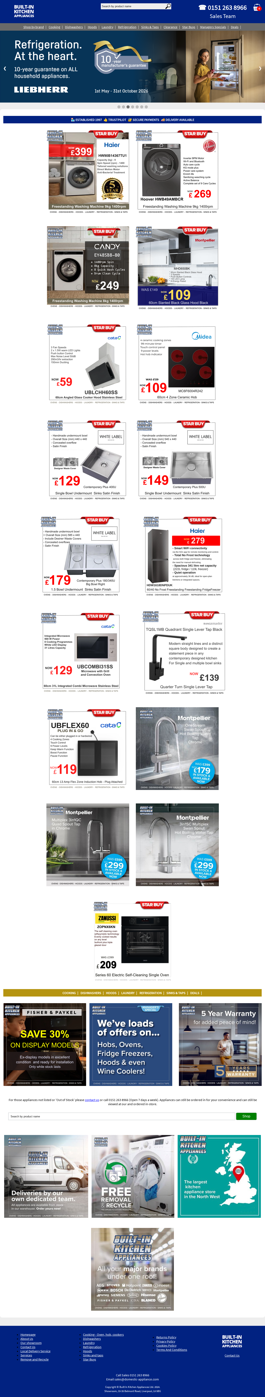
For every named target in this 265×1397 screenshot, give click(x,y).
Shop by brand (33, 27)
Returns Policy (166, 1337)
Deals (234, 27)
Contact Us (27, 1347)
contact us (92, 1100)
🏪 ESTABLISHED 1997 (86, 119)
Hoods (92, 27)
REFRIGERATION (151, 993)
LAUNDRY (128, 993)
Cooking (54, 27)
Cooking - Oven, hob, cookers (103, 1334)
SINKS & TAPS (176, 993)
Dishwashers (74, 27)
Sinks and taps (93, 1355)
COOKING (69, 993)
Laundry (107, 27)
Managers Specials (213, 27)
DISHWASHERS (91, 993)
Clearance (170, 27)
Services (26, 1355)
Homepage (28, 1334)
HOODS (111, 993)
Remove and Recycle (34, 1359)
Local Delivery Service (35, 1351)
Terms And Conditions (171, 1350)
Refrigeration (127, 27)
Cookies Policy (166, 1345)
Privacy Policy (165, 1341)
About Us (26, 1338)
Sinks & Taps (150, 27)
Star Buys (188, 27)
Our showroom (31, 1342)
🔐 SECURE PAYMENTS (143, 119)
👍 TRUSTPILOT (115, 119)
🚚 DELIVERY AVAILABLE (177, 119)
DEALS (194, 993)
